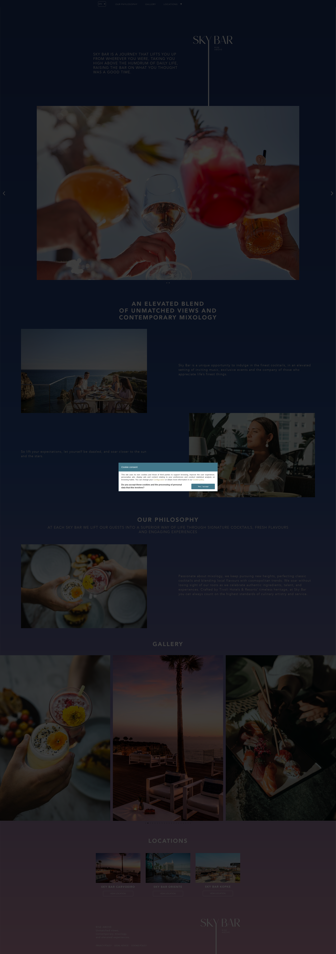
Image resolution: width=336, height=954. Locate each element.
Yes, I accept (203, 486)
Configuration (159, 480)
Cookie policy (198, 480)
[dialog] (168, 477)
